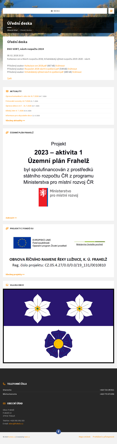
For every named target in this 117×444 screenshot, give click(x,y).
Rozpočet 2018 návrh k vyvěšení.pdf (42, 68)
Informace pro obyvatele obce (19, 115)
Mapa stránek (84, 436)
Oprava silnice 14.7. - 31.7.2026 (19, 105)
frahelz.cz (11, 437)
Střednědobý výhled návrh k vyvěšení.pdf (44, 71)
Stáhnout (60, 65)
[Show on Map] (111, 11)
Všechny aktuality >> (15, 120)
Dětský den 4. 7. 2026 (15, 110)
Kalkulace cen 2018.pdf (36, 65)
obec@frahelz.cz (16, 423)
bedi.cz (27, 437)
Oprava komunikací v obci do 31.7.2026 (22, 96)
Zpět (9, 78)
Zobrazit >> (11, 217)
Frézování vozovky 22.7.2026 (18, 101)
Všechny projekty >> (15, 274)
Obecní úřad (12, 30)
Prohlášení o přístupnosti (103, 436)
